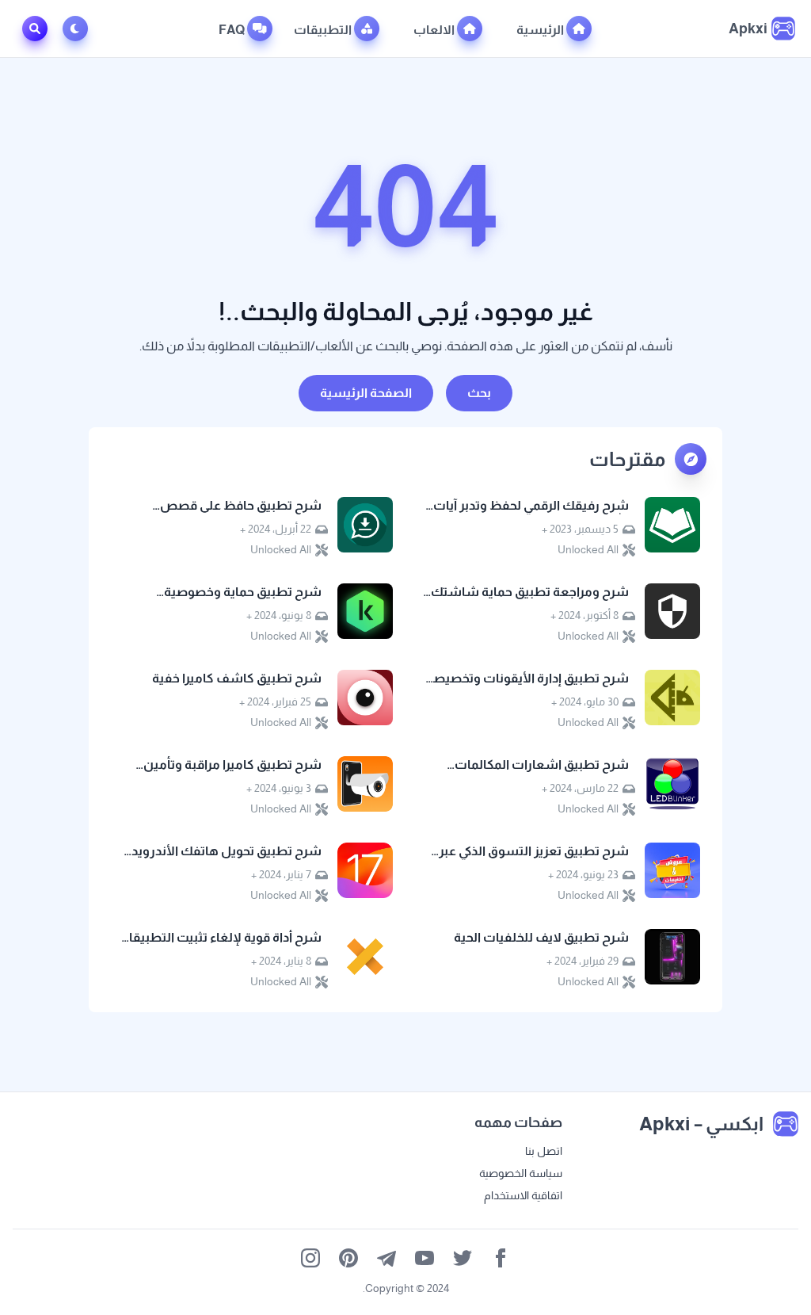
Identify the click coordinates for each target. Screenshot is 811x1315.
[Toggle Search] (35, 28)
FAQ (233, 29)
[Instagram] (310, 1257)
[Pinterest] (348, 1257)
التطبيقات (324, 29)
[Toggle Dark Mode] (78, 28)
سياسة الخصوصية (520, 1173)
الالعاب (435, 29)
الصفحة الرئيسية (366, 392)
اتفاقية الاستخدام (523, 1195)
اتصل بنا (543, 1151)
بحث (479, 392)
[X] (462, 1257)
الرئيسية (541, 29)
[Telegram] (386, 1257)
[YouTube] (424, 1257)
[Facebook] (500, 1257)
